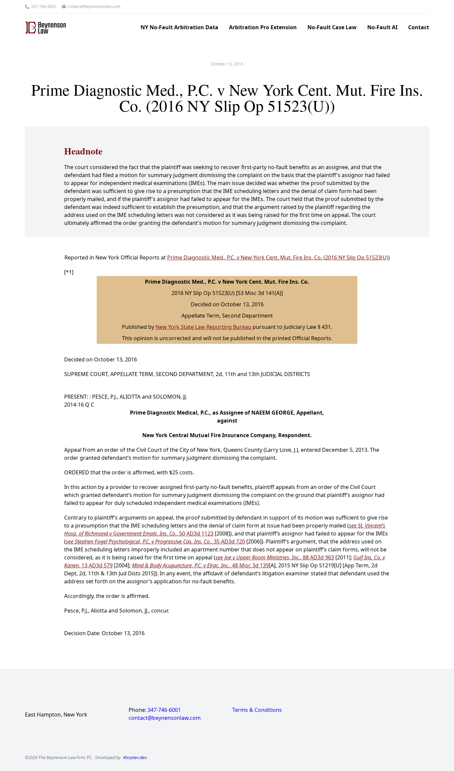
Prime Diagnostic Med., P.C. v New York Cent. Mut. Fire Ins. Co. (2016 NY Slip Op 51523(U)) (278, 257)
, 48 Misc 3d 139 (200, 565)
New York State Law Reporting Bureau (203, 327)
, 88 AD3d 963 (274, 557)
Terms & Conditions (257, 710)
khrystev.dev (135, 757)
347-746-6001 (44, 6)
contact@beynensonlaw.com (93, 6)
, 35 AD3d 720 (155, 541)
